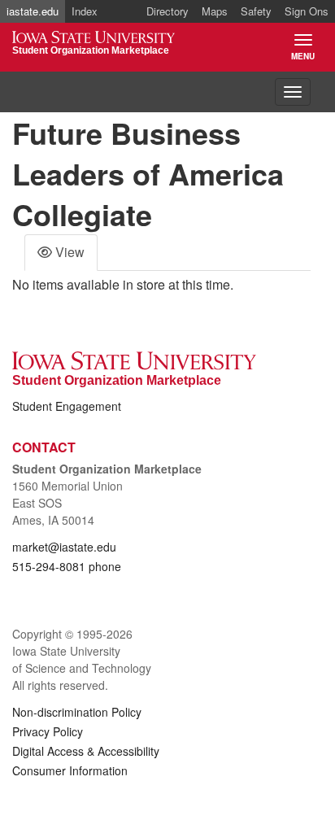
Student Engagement (66, 406)
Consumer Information (70, 770)
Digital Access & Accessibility (85, 751)
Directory (167, 11)
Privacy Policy (47, 731)
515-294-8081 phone (66, 566)
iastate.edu (33, 11)
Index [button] (85, 11)
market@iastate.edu (64, 547)
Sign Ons (306, 11)
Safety (256, 11)
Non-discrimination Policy (76, 712)
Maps (215, 11)
